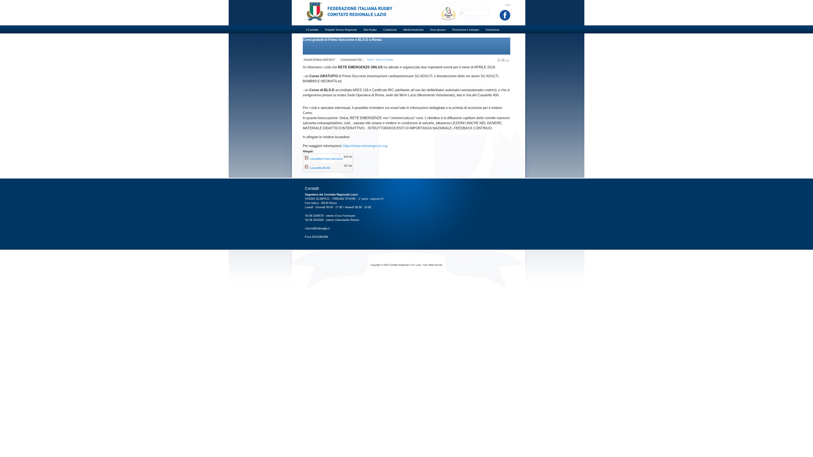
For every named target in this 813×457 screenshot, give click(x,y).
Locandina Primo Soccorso (326, 158)
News (370, 59)
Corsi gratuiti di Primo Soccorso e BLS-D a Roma (342, 39)
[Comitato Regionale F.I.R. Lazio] (351, 13)
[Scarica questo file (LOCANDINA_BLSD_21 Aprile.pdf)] (307, 168)
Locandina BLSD (320, 168)
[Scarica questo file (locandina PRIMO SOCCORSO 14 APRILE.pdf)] (307, 158)
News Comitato (384, 59)
